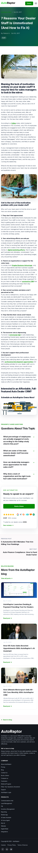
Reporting (4, 812)
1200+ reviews (12, 518)
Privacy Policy (12, 845)
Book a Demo (19, 506)
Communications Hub (7, 800)
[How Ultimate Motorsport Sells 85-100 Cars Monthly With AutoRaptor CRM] (19, 675)
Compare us (4, 778)
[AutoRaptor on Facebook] (2, 849)
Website (3, 826)
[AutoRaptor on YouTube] (11, 849)
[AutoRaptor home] (9, 3)
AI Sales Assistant (6, 817)
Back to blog (7, 720)
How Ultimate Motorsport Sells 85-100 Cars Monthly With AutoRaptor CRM (18, 692)
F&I (2, 806)
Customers (4, 781)
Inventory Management (7, 809)
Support (3, 789)
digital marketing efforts (16, 250)
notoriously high (15, 335)
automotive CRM (28, 281)
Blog (2, 770)
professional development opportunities (19, 362)
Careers (3, 845)
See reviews (7, 525)
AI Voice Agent (5, 820)
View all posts (6, 578)
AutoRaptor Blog (6, 12)
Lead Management (6, 803)
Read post (6, 618)
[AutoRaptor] (19, 731)
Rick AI (3, 823)
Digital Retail (4, 829)
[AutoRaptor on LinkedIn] (6, 849)
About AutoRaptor (6, 764)
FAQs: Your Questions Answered (10, 787)
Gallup (13, 123)
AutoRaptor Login (6, 792)
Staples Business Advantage (22, 265)
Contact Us (4, 772)
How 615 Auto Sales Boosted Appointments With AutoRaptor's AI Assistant (19, 648)
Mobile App (4, 814)
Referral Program (6, 784)
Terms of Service (22, 845)
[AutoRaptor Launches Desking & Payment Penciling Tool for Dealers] (19, 590)
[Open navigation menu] (35, 3)
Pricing (3, 767)
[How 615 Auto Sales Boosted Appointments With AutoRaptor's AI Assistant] (19, 631)
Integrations (4, 831)
